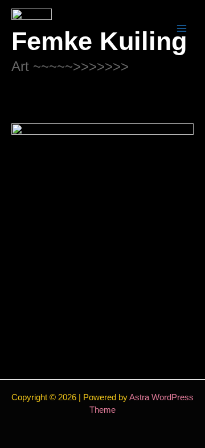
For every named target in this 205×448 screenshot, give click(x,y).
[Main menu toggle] (182, 28)
